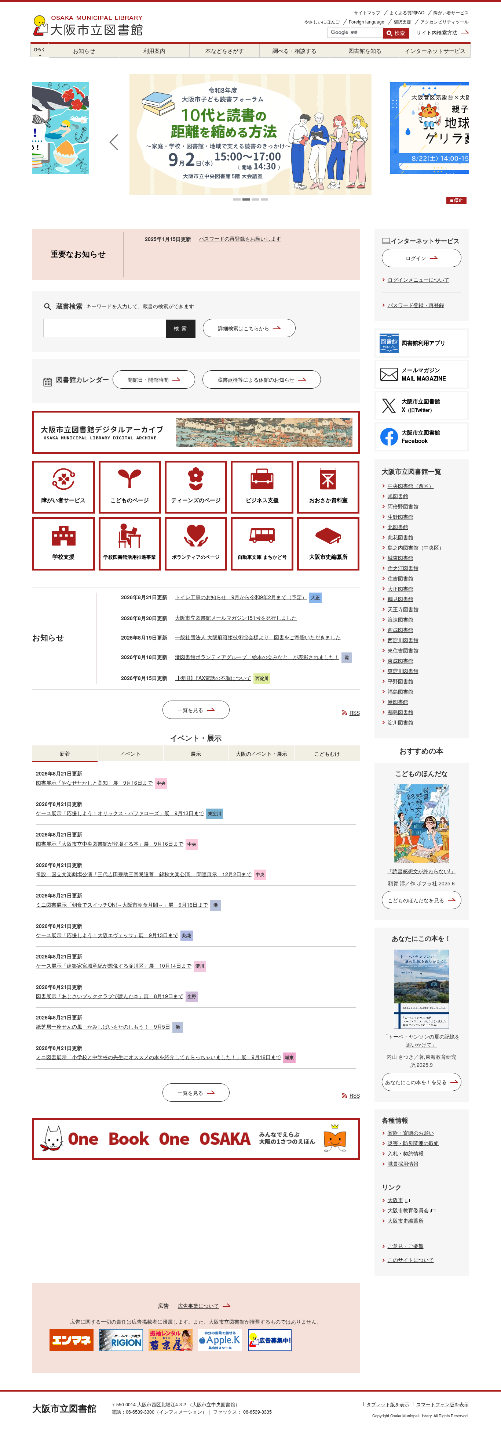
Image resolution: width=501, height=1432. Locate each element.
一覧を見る (190, 709)
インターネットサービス (435, 50)
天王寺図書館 (403, 609)
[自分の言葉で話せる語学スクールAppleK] (220, 1339)
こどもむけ (327, 753)
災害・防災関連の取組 (413, 1143)
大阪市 (395, 1199)
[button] (237, 199)
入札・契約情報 (406, 1153)
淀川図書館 (400, 722)
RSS (355, 712)
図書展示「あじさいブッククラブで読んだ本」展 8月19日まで (109, 996)
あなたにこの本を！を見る (416, 1082)
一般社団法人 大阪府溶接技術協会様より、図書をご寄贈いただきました (258, 637)
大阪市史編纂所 (406, 1220)
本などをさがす (224, 50)
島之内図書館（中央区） (416, 547)
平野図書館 (400, 681)
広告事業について (198, 1305)
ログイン (416, 258)
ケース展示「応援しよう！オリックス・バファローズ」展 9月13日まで (120, 813)
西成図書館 (400, 629)
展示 (196, 753)
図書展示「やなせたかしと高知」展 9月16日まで (94, 782)
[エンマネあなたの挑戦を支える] (72, 1339)
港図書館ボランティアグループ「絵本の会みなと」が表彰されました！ (257, 657)
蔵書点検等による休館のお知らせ (256, 379)
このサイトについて (411, 1259)
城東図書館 (400, 557)
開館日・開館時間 (148, 379)
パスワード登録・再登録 (416, 305)
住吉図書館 (400, 578)
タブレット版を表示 (387, 1404)
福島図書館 (400, 691)
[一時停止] (456, 201)
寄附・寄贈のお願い (411, 1132)
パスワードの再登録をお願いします (240, 238)
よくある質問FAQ (407, 12)
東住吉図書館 (403, 650)
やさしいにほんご (322, 21)
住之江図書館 (403, 568)
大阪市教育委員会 (408, 1210)
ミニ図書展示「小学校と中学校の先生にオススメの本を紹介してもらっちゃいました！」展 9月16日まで (158, 1057)
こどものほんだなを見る (416, 900)
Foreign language (366, 21)
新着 (65, 753)
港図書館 (398, 701)
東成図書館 (400, 660)
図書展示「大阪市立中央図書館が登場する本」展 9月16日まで (109, 843)
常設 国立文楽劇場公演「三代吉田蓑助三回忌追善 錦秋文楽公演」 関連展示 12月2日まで (144, 874)
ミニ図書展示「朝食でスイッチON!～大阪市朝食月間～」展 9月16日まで (122, 904)
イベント (130, 753)
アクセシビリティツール (444, 21)
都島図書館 (400, 712)
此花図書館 (400, 537)
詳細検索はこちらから (243, 328)
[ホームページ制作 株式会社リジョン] (121, 1339)
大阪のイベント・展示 (261, 753)
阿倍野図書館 (403, 506)
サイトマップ (367, 12)
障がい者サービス (451, 12)
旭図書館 (398, 496)
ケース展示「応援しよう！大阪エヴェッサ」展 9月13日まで (107, 935)
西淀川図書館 (403, 640)
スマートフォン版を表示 (442, 1404)
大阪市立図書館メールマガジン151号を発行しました (236, 617)
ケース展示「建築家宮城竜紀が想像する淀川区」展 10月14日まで (113, 965)
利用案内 (154, 50)
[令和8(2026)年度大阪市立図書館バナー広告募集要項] (270, 1339)
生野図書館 (400, 516)
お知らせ (84, 50)
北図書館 (398, 526)
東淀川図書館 (403, 670)
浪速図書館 (400, 619)
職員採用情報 (403, 1163)
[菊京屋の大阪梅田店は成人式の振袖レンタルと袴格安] (171, 1339)
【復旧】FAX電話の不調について (213, 677)
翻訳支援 (402, 21)
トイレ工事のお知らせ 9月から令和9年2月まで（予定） (241, 597)
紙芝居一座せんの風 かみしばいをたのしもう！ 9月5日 (103, 1026)
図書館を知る (364, 50)
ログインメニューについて (418, 279)
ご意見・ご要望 (406, 1245)
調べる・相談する (295, 50)
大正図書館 (400, 588)
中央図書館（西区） (411, 485)
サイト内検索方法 (436, 32)
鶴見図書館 (400, 598)
